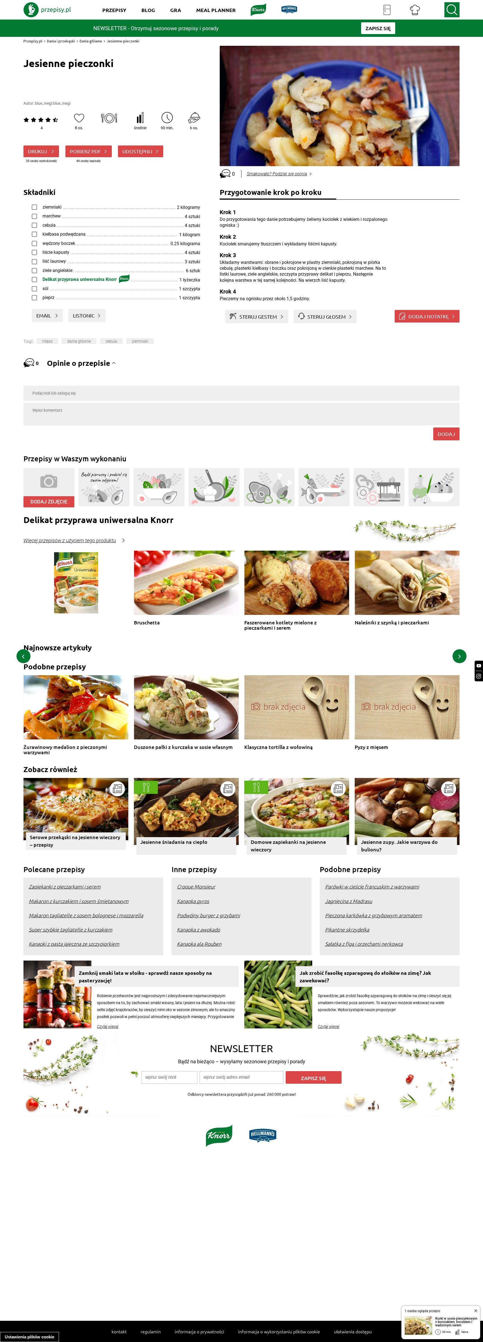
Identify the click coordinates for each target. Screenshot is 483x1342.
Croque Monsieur (196, 886)
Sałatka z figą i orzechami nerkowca (364, 944)
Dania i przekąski (61, 41)
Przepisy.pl (32, 41)
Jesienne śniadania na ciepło (173, 842)
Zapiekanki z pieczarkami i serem (65, 886)
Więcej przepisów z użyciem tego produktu (69, 540)
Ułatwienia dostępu (353, 1331)
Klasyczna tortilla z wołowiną (278, 747)
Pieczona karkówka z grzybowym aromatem (373, 915)
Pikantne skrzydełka (347, 929)
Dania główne (91, 41)
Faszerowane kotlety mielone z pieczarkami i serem (280, 625)
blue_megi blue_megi (52, 103)
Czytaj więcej (108, 1026)
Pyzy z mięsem (371, 747)
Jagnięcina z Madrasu (348, 901)
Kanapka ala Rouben (199, 944)
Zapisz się (313, 1078)
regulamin (151, 1331)
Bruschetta (147, 622)
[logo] (47, 9)
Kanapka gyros (193, 901)
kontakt (119, 1331)
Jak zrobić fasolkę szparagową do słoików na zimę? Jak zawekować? (365, 976)
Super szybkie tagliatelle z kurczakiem (70, 929)
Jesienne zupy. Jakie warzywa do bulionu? (399, 846)
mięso (47, 341)
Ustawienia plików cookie (29, 1336)
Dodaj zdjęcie (48, 502)
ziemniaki (140, 341)
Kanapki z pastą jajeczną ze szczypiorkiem (74, 944)
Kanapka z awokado (198, 929)
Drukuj (38, 151)
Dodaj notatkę (428, 316)
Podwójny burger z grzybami (208, 915)
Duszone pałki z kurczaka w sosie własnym (183, 747)
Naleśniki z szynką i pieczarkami (392, 622)
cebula (111, 341)
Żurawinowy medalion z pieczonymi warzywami (65, 749)
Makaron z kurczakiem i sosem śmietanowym (79, 901)
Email (44, 315)
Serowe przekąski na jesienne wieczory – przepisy (75, 841)
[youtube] (479, 666)
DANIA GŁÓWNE (79, 341)
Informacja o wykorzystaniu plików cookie (279, 1331)
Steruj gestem (258, 316)
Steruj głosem (326, 316)
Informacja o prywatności (199, 1331)
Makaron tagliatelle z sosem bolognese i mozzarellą (86, 915)
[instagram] (479, 676)
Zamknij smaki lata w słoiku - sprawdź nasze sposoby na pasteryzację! (145, 976)
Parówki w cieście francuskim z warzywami (372, 886)
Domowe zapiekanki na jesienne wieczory (288, 846)
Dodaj (446, 434)
